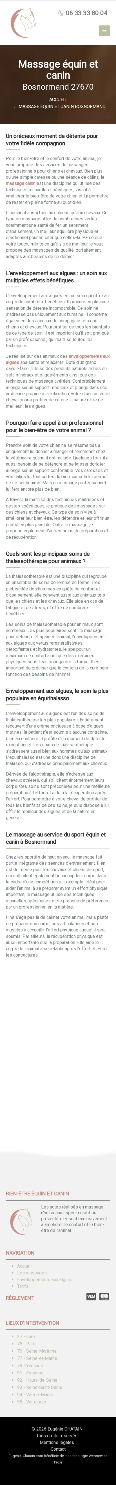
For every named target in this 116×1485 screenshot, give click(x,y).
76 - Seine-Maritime (37, 1351)
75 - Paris (27, 1343)
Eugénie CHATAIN (65, 1429)
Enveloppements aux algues (45, 1279)
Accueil (24, 1266)
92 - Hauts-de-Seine (37, 1380)
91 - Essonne (30, 1373)
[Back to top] (103, 1461)
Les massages (32, 1273)
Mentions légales (57, 1442)
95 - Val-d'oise (31, 1402)
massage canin (20, 183)
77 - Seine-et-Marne (37, 1358)
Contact (58, 1449)
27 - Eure (26, 1336)
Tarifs (22, 1286)
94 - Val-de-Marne (35, 1394)
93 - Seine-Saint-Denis (39, 1387)
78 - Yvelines (30, 1365)
